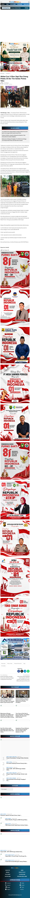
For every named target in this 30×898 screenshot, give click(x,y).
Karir (22, 870)
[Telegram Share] (25, 671)
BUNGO (10, 756)
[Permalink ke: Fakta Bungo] (1, 83)
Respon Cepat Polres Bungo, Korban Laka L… (16, 774)
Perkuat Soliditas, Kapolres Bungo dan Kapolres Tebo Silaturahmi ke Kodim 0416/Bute (22, 700)
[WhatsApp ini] (28, 671)
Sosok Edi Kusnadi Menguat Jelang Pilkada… (16, 861)
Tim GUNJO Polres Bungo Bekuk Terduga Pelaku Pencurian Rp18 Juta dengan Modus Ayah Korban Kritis (7, 700)
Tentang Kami (22, 874)
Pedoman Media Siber (22, 876)
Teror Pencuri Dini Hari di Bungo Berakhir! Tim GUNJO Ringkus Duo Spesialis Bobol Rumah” (22, 715)
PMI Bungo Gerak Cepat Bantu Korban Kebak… (17, 825)
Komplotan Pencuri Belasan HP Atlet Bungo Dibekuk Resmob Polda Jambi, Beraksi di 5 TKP (22, 730)
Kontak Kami (8, 876)
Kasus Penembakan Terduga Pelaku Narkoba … (17, 758)
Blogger (8, 887)
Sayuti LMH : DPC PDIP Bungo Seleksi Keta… (15, 769)
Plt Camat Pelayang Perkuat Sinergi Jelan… (17, 763)
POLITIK (11, 767)
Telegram (8, 889)
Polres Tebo (9, 663)
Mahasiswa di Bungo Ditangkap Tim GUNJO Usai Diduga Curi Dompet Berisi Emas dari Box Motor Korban (7, 715)
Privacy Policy (22, 872)
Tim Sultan (3, 665)
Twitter (22, 883)
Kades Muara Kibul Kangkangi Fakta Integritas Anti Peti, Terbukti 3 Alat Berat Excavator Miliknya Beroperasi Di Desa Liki (23, 677)
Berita (7, 756)
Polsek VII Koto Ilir (18, 663)
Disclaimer (7, 874)
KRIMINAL (14, 778)
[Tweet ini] (21, 671)
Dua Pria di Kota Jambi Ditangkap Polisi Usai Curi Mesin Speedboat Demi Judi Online (7, 730)
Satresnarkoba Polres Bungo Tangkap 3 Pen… (16, 780)
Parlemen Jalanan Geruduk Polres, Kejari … (11, 815)
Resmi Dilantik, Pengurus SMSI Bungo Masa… (16, 819)
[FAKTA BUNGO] (15, 1)
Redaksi (7, 872)
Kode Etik (7, 870)
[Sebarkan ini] (18, 671)
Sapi (24, 663)
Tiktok (23, 887)
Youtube (22, 885)
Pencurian (3, 663)
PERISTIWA (14, 756)
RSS (22, 889)
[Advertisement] (15, 26)
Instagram (8, 885)
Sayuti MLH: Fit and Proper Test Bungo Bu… (16, 856)
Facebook (8, 883)
